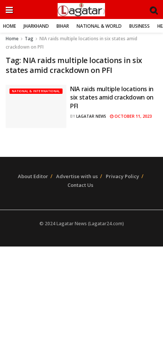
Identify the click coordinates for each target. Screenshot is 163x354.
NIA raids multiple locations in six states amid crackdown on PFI (112, 97)
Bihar (62, 26)
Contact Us (80, 185)
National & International (36, 91)
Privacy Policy (122, 176)
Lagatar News (91, 116)
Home (9, 26)
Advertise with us (77, 176)
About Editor (33, 176)
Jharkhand (36, 26)
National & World (99, 26)
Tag (29, 38)
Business (139, 26)
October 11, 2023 (132, 116)
